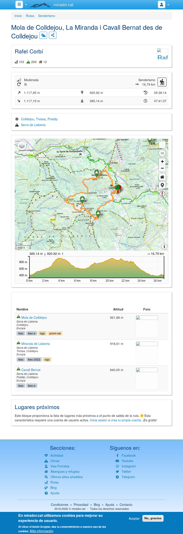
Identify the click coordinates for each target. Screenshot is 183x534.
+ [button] (162, 161)
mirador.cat (78, 509)
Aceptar (134, 518)
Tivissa (41, 119)
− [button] (162, 168)
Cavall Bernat (30, 369)
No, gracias (153, 518)
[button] (162, 185)
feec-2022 (34, 359)
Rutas (30, 15)
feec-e (31, 333)
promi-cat (55, 333)
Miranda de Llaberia (35, 343)
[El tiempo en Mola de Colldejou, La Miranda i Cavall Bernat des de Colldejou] (43, 35)
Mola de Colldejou (34, 317)
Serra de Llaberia (33, 124)
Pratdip (53, 119)
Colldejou (27, 119)
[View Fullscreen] (162, 144)
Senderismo (46, 15)
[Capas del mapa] (22, 146)
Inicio (18, 15)
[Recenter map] (162, 176)
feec (20, 333)
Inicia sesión (98, 420)
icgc (42, 333)
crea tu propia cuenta (126, 420)
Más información (41, 531)
